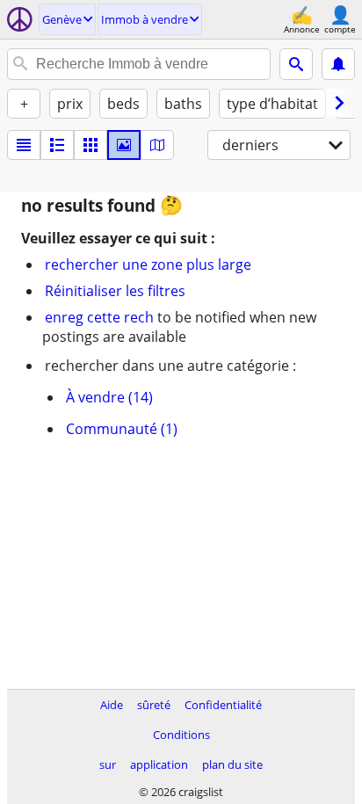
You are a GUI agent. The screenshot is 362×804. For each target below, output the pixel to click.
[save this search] (338, 64)
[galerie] (124, 145)
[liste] (23, 145)
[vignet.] (57, 145)
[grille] (90, 145)
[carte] (157, 145)
